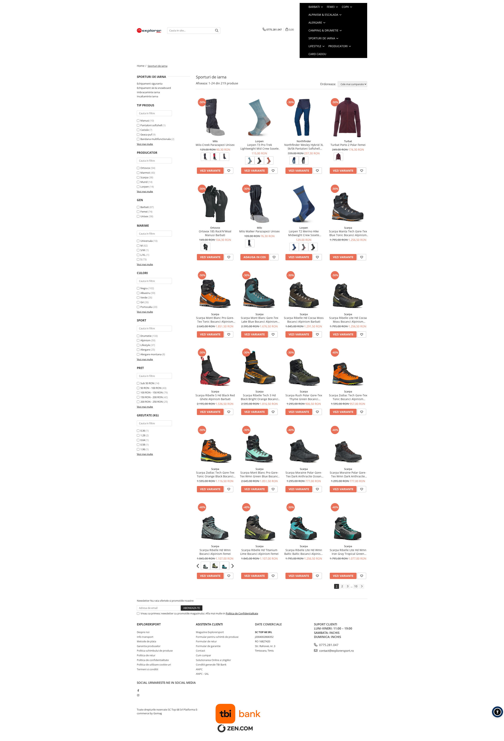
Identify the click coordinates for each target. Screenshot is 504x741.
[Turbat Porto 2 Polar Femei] (348, 117)
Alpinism (145, 340)
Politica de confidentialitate (153, 660)
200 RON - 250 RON (151, 401)
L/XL (143, 255)
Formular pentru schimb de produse (217, 637)
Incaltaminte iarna (147, 96)
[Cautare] (216, 30)
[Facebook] (138, 690)
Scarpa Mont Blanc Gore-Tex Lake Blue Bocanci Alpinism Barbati (259, 319)
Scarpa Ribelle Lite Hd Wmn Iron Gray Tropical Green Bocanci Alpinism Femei (348, 552)
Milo (215, 141)
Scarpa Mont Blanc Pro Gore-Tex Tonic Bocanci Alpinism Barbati (215, 319)
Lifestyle (145, 345)
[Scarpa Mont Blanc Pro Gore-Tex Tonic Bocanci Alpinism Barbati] (215, 290)
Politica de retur (146, 655)
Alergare (145, 349)
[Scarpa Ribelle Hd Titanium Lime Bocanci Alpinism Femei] (259, 522)
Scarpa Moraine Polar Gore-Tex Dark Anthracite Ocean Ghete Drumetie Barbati (303, 474)
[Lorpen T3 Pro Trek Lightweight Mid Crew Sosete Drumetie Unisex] (259, 117)
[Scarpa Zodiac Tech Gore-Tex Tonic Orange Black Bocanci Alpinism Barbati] (215, 445)
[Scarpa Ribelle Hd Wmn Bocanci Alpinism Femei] (215, 522)
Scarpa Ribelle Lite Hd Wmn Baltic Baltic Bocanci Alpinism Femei (303, 552)
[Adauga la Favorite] (228, 171)
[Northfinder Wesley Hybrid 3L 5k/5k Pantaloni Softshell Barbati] (304, 117)
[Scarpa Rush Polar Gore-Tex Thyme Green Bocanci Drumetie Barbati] (304, 367)
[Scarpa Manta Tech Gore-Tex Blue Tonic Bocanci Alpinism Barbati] (348, 204)
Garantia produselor (148, 646)
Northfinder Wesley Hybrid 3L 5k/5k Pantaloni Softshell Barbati (303, 146)
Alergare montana (150, 354)
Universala (146, 241)
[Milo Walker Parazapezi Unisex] (259, 204)
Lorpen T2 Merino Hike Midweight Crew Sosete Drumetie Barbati (303, 233)
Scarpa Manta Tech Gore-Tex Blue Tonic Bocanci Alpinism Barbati (348, 233)
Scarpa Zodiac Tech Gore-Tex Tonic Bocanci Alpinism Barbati (348, 397)
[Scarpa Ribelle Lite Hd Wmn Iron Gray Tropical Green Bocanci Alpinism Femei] (348, 522)
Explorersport (149, 624)
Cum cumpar (203, 655)
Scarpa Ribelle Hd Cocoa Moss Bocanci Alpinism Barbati (304, 319)
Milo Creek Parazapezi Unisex (215, 145)
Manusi (144, 120)
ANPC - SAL (202, 674)
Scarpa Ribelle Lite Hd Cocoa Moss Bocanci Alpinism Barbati (348, 319)
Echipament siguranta (149, 83)
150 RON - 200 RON (151, 397)
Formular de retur (206, 641)
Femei (143, 211)
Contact (200, 650)
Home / (142, 66)
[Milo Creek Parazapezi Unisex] (215, 117)
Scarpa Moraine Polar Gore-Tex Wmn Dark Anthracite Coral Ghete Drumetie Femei (348, 474)
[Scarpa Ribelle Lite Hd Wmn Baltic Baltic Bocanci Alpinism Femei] (304, 522)
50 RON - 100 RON (150, 388)
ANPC (199, 669)
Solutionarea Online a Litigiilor (213, 660)
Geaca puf (146, 134)
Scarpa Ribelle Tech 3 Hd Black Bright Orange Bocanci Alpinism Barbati (259, 397)
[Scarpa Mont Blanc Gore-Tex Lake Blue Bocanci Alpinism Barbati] (259, 290)
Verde (144, 297)
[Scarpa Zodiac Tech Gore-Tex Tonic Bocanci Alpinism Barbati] (348, 367)
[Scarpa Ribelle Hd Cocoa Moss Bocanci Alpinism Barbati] (304, 290)
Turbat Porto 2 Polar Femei (348, 145)
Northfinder (304, 141)
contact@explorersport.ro (336, 651)
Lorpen (144, 186)
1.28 (142, 435)
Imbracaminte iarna (148, 92)
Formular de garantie (208, 646)
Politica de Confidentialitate (242, 613)
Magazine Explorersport (210, 632)
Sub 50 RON (147, 383)
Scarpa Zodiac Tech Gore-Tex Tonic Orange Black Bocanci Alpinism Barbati (215, 474)
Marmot (145, 172)
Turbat (348, 141)
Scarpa (144, 177)
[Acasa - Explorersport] (149, 30)
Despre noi (143, 632)
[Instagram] (138, 695)
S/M (142, 250)
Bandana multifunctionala (155, 139)
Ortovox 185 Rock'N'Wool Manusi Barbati (215, 233)
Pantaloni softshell (151, 125)
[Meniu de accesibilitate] (497, 711)
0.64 (142, 440)
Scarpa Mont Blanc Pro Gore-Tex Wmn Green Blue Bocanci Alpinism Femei (259, 474)
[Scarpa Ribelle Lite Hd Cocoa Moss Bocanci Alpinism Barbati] (348, 290)
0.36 (142, 430)
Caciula (144, 130)
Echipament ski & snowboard (154, 88)
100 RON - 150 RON (151, 392)
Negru (144, 288)
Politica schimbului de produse (155, 650)
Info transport (145, 637)
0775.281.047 (328, 645)
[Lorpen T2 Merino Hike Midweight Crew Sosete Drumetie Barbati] (304, 204)
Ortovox (145, 168)
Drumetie (145, 336)
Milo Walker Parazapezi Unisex (259, 231)
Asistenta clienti (209, 624)
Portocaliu (146, 307)
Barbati (144, 207)
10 (355, 586)
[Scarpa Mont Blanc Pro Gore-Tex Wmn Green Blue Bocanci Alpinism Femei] (259, 445)
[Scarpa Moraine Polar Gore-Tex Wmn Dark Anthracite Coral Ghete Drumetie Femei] (348, 445)
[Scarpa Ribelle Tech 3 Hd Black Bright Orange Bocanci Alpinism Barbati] (259, 367)
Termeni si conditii (147, 669)
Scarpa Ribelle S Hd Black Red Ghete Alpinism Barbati (215, 397)
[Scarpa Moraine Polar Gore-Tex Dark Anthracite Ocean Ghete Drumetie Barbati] (304, 445)
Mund (143, 182)
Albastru (145, 293)
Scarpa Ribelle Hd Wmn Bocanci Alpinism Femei (215, 552)
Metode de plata (146, 641)
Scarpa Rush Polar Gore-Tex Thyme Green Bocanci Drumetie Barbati (303, 397)
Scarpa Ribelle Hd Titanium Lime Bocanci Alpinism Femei (259, 552)
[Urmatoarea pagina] (361, 586)
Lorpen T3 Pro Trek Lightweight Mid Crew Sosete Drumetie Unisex (259, 146)
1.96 (142, 449)
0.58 (142, 444)
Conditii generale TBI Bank (211, 664)
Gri (142, 302)
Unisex (144, 216)
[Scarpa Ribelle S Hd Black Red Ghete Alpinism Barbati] (215, 367)
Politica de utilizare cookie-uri (154, 664)
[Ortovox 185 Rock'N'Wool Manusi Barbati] (215, 204)
